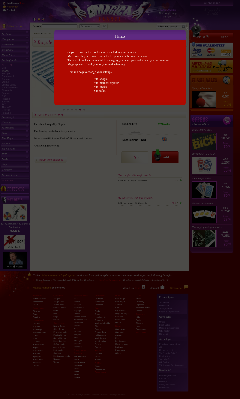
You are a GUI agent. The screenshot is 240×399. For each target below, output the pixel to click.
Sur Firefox (100, 87)
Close (187, 29)
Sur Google (100, 79)
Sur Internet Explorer (106, 83)
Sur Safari (100, 90)
